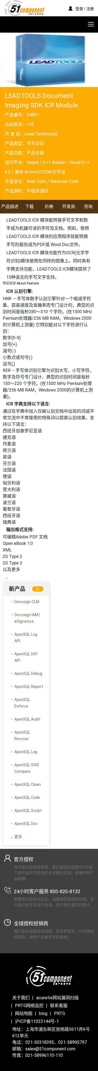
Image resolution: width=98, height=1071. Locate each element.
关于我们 (21, 997)
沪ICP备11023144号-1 (37, 1021)
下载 (29, 206)
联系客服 (59, 1005)
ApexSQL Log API (25, 637)
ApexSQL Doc (26, 823)
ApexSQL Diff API (26, 657)
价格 (49, 206)
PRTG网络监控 (29, 1005)
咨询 (88, 206)
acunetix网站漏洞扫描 (57, 997)
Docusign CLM (26, 602)
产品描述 (10, 206)
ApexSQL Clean (27, 784)
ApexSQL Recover (22, 735)
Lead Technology (41, 133)
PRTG (59, 1013)
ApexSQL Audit (27, 719)
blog (43, 1013)
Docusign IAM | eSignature (27, 618)
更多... (19, 836)
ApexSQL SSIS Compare (26, 768)
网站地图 (23, 1013)
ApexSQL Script (28, 810)
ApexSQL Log (25, 752)
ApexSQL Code (27, 797)
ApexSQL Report (28, 686)
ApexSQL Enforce (22, 702)
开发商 (68, 206)
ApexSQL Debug (28, 673)
